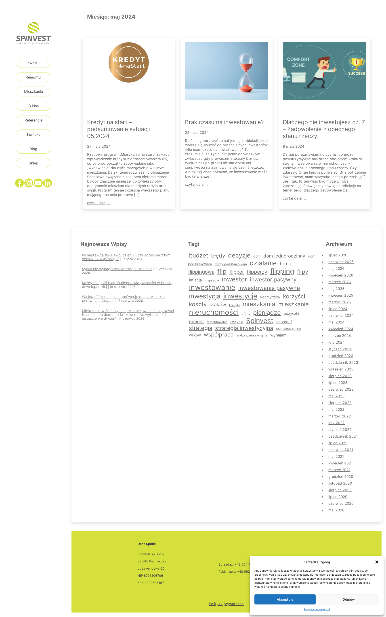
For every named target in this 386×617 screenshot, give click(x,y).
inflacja (195, 280)
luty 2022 (336, 423)
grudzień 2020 (340, 476)
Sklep (33, 163)
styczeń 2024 (340, 349)
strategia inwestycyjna (244, 328)
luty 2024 (336, 342)
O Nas (33, 106)
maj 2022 (336, 409)
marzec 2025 (339, 302)
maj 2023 (336, 396)
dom (256, 256)
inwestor (234, 279)
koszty (198, 304)
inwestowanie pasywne (269, 288)
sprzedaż (284, 321)
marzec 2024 (339, 335)
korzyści (294, 296)
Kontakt (33, 134)
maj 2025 (336, 288)
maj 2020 (336, 510)
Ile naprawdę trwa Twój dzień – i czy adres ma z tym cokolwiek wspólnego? (126, 257)
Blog (33, 149)
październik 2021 (342, 436)
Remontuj (34, 77)
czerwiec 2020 (341, 503)
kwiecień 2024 (340, 329)
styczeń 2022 (340, 429)
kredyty (234, 305)
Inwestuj (33, 63)
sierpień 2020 (340, 490)
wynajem (278, 335)
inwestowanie (212, 287)
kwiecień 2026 (340, 275)
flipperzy (257, 272)
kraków (218, 304)
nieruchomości (214, 312)
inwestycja (204, 296)
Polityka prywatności (317, 609)
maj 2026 (336, 268)
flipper (236, 272)
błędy (218, 255)
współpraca (219, 334)
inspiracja (212, 280)
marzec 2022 (339, 416)
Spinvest (259, 321)
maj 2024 (336, 322)
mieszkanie (293, 304)
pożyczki (291, 313)
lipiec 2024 (337, 308)
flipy (302, 271)
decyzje (239, 255)
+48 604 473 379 (248, 564)
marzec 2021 (339, 470)
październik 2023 (343, 362)
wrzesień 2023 (340, 369)
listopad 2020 (340, 483)
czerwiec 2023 (341, 389)
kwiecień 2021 (340, 463)
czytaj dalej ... (98, 202)
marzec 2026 (339, 282)
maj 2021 (336, 456)
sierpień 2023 (340, 376)
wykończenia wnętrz (252, 335)
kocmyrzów (270, 297)
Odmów (348, 599)
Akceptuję (285, 599)
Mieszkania (33, 91)
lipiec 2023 (337, 382)
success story (288, 328)
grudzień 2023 (340, 355)
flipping (282, 271)
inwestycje (240, 296)
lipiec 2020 (337, 496)
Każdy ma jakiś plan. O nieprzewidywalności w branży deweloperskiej (127, 285)
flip (222, 271)
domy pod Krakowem (231, 264)
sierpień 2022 (340, 402)
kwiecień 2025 (340, 295)
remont (196, 321)
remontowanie (217, 322)
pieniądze (267, 312)
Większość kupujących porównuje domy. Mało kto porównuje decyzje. (123, 298)
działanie (263, 263)
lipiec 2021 (337, 443)
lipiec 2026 (337, 255)
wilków (195, 335)
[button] (377, 562)
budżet (198, 255)
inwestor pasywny (273, 279)
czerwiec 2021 (340, 449)
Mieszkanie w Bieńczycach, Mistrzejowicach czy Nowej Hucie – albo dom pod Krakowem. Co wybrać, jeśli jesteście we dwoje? (128, 314)
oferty (246, 313)
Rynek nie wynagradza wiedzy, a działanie (117, 269)
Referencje (33, 120)
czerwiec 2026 (341, 262)
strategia (200, 328)
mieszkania (259, 304)
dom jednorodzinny (284, 256)
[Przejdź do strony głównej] (33, 33)
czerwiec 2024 (341, 315)
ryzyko (236, 321)
